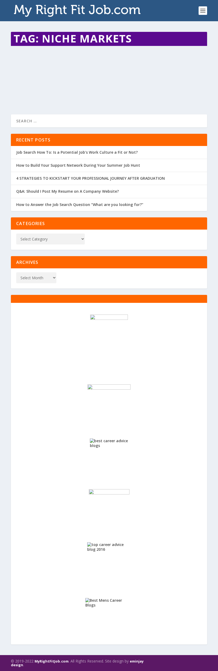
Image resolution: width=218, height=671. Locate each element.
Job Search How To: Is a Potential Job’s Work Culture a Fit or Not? (77, 152)
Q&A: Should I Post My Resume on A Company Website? (67, 191)
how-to (69, 70)
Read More (30, 91)
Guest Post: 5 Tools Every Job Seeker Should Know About (86, 62)
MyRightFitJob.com (52, 661)
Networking (146, 70)
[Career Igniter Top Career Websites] (109, 405)
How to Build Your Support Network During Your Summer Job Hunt (78, 165)
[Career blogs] (109, 343)
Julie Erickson (30, 70)
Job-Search (111, 70)
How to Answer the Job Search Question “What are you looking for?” (79, 204)
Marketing (128, 70)
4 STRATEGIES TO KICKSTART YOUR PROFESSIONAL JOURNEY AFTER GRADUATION (90, 178)
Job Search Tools (89, 70)
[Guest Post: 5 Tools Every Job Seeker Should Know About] (100, 51)
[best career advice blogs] (109, 457)
